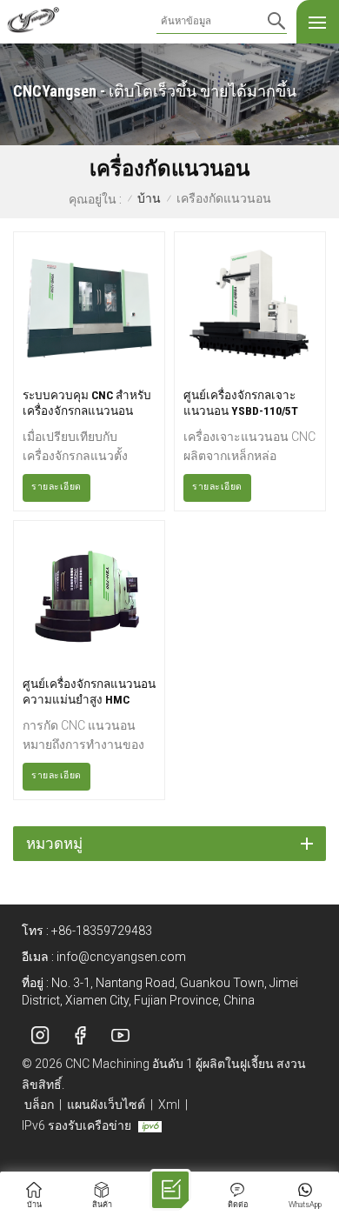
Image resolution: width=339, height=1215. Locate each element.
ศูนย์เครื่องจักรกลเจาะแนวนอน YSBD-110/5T (240, 402)
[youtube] (120, 1036)
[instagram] (40, 1036)
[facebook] (80, 1036)
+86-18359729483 (101, 931)
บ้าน (149, 198)
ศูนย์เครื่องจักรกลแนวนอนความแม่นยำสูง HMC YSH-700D (89, 692)
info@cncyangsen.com (121, 957)
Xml (169, 1105)
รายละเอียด (56, 486)
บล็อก (39, 1105)
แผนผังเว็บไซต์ (106, 1105)
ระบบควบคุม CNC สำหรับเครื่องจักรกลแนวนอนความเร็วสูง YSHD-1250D (87, 403)
